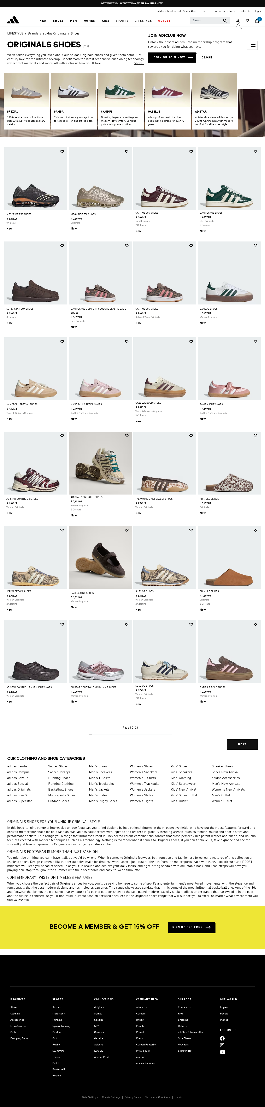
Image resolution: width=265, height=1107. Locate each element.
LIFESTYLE (15, 33)
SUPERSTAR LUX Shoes (20, 309)
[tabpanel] (132, 452)
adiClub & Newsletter (190, 1032)
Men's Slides (98, 795)
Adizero (98, 1044)
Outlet (13, 1032)
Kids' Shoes (179, 766)
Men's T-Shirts (99, 778)
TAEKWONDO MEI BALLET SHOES (154, 499)
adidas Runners (145, 1063)
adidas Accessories (226, 778)
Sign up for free (187, 927)
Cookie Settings (111, 1097)
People (140, 1026)
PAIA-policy (143, 1051)
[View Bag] (257, 21)
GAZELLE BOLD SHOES (212, 687)
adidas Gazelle (17, 778)
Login (258, 11)
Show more (142, 63)
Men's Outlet (221, 795)
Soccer (56, 1007)
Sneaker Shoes (222, 766)
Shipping (183, 1020)
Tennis (56, 1057)
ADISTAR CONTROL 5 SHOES (22, 499)
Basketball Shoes (60, 789)
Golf (54, 1038)
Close (207, 57)
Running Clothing (61, 784)
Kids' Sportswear (183, 784)
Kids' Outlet (179, 801)
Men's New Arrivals (226, 784)
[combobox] (210, 20)
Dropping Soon (19, 1038)
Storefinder (184, 1051)
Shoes (75, 33)
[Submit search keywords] (225, 20)
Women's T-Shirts (143, 778)
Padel (55, 1063)
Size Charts (184, 1038)
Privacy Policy (133, 1097)
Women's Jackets (142, 789)
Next (242, 744)
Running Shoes (59, 778)
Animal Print (101, 1057)
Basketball (58, 1069)
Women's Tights (141, 801)
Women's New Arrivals (228, 789)
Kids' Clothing (181, 778)
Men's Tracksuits (101, 784)
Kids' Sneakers (181, 772)
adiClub (140, 1057)
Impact (140, 1020)
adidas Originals (54, 33)
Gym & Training (61, 1026)
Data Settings (90, 1097)
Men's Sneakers (100, 772)
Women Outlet (222, 801)
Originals (99, 1007)
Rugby (56, 1044)
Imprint (179, 1097)
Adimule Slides (209, 591)
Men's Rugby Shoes (103, 801)
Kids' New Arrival (183, 789)
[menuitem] (43, 20)
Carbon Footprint (146, 1044)
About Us (141, 1007)
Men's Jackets (99, 789)
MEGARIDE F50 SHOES (18, 214)
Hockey (56, 1075)
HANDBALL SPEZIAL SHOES (21, 404)
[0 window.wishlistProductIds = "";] (247, 21)
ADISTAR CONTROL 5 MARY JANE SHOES (29, 687)
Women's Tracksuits (144, 784)
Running (57, 1020)
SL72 (97, 1026)
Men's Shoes (98, 766)
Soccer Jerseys (59, 772)
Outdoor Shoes (58, 801)
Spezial (98, 1020)
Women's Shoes (141, 766)
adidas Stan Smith (20, 795)
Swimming (58, 1051)
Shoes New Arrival (225, 772)
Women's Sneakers (144, 772)
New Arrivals (17, 1026)
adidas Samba (17, 766)
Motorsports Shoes (62, 795)
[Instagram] (222, 1045)
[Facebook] (222, 1038)
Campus (99, 1032)
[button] (43, 20)
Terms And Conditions (157, 1097)
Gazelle (98, 1038)
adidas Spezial (17, 784)
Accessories (17, 1020)
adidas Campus (18, 772)
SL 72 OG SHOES (144, 591)
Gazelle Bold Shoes (148, 403)
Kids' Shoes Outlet (184, 795)
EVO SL (98, 1051)
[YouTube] (222, 1052)
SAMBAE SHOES (209, 309)
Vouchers (183, 1044)
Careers (141, 1013)
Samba (98, 1013)
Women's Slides (141, 795)
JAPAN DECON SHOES (18, 591)
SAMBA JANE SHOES (211, 404)
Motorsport (58, 1013)
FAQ (180, 1013)
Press (139, 1038)
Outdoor (57, 1032)
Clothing (15, 1013)
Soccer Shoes (58, 766)
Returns (182, 1026)
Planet (140, 1032)
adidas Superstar (19, 801)
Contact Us (184, 1007)
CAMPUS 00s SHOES (146, 213)
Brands (33, 33)
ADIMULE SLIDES (209, 499)
